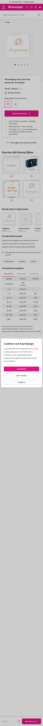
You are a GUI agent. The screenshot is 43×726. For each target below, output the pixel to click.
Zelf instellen (21, 375)
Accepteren (21, 369)
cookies (35, 348)
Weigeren (21, 382)
